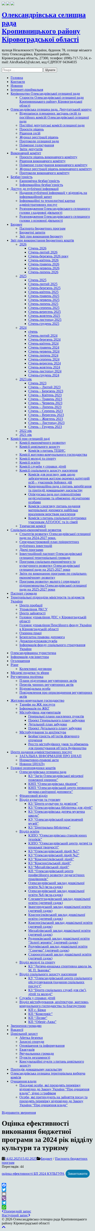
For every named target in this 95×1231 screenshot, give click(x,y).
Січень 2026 (37, 248)
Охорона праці (30, 633)
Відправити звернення (19, 1112)
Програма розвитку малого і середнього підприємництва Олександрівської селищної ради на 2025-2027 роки (53, 585)
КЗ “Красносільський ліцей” (49, 863)
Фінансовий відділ (33, 796)
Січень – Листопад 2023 (46, 423)
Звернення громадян (26, 1026)
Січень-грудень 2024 (43, 375)
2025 (23, 276)
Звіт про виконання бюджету (41, 236)
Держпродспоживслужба (38, 641)
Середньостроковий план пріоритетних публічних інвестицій (49, 544)
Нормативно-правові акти (39, 760)
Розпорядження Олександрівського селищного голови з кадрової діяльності (54, 210)
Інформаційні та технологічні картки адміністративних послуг (47, 202)
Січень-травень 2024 (43, 347)
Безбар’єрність (21, 177)
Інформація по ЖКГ (34, 708)
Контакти (18, 82)
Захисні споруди (31, 1041)
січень (33, 331)
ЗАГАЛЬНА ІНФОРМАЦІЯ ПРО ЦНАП (50, 756)
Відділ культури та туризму (40, 799)
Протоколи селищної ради (39, 141)
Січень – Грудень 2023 (45, 427)
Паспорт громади (24, 593)
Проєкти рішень (31, 129)
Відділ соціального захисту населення (48, 974)
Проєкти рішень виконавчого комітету (48, 157)
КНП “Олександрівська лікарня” (53, 784)
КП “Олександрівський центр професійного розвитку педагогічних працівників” (56, 875)
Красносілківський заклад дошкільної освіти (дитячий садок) (56, 916)
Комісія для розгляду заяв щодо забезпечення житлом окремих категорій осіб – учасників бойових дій (59, 478)
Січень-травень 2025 (43, 296)
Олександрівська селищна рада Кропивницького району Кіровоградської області (44, 27)
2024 (23, 327)
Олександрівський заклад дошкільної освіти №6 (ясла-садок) (56, 893)
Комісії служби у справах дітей (42, 466)
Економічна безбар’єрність (39, 181)
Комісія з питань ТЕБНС (46, 450)
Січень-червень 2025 (43, 300)
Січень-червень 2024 (43, 351)
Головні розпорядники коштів (33, 768)
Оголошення (20, 661)
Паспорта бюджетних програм (42, 228)
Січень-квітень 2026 (43, 260)
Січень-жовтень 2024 (44, 367)
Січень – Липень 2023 (44, 407)
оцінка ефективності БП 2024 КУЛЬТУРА (33, 1173)
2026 (23, 244)
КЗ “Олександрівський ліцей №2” (53, 855)
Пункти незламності (34, 1057)
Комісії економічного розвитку (42, 442)
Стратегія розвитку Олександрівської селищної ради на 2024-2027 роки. (55, 536)
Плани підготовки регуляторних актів (48, 680)
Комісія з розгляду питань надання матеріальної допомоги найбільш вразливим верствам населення (54, 510)
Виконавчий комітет (26, 153)
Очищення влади (23, 1081)
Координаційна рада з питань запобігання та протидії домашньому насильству (59, 488)
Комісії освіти (29, 462)
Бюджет (16, 224)
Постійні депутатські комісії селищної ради (52, 125)
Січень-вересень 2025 (44, 312)
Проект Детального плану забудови (55, 728)
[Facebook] (47, 1185)
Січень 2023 (37, 383)
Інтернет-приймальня (27, 89)
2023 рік (25, 379)
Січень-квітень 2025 (43, 292)
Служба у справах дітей (37, 998)
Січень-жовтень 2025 (44, 316)
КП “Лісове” (37, 1018)
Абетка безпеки (31, 1037)
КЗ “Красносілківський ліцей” (51, 859)
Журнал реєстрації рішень (38, 137)
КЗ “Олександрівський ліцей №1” (53, 851)
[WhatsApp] (47, 1207)
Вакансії (17, 1030)
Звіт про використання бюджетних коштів (42, 240)
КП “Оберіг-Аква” (42, 1022)
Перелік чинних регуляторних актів (46, 684)
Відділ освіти (29, 831)
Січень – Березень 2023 (45, 391)
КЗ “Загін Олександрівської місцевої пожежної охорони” (55, 778)
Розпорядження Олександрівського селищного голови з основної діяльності (54, 218)
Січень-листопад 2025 (44, 320)
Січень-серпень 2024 (43, 359)
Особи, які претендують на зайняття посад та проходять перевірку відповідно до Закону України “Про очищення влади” (53, 1101)
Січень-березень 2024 (44, 339)
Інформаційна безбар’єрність (41, 185)
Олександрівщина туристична (33, 653)
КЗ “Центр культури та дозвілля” (53, 803)
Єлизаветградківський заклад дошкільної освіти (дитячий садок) (59, 901)
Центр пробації (30, 605)
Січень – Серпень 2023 (45, 411)
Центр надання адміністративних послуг (41, 752)
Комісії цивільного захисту (39, 446)
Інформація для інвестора (30, 657)
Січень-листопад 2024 (44, 371)
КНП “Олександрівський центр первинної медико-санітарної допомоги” (60, 790)
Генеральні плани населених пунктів (56, 716)
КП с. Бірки (37, 1010)
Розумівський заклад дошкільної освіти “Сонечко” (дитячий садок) (57, 948)
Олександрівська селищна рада (42, 772)
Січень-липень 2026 (43, 272)
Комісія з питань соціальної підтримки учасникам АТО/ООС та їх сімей (57, 520)
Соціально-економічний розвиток (36, 530)
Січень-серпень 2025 (43, 308)
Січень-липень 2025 (43, 304)
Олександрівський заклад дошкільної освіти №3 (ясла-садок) (56, 885)
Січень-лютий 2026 (42, 252)
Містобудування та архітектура (42, 732)
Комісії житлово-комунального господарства (53, 454)
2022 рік (25, 431)
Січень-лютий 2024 (42, 335)
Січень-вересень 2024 (44, 363)
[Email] (47, 1194)
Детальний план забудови (47, 724)
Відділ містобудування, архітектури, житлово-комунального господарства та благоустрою (54, 1004)
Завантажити (77, 1173)
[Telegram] (47, 1203)
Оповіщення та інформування (42, 1045)
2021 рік (25, 435)
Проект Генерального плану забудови (56, 720)
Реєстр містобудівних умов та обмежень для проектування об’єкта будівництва (58, 746)
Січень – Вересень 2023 (46, 415)
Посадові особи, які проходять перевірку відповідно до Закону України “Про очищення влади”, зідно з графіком (54, 1089)
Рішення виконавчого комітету (42, 161)
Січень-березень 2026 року (48, 256)
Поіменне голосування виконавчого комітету (53, 165)
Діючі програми (31, 550)
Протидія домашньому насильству (36, 1069)
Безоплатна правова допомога (42, 637)
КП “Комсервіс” (40, 1014)
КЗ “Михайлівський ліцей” (48, 867)
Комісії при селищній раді (30, 439)
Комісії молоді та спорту (37, 458)
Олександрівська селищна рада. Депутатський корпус (51, 109)
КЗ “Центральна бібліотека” (49, 827)
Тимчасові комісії (32, 526)
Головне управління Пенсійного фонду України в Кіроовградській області (55, 627)
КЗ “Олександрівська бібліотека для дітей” (60, 807)
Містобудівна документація (40, 712)
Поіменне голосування (36, 145)
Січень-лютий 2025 (42, 284)
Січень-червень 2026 (43, 268)
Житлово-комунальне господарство (37, 700)
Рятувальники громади (36, 1053)
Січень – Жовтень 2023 (45, 419)
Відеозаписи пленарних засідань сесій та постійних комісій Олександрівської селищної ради (54, 117)
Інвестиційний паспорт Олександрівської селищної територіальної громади (50, 556)
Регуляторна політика (27, 677)
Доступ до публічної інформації (35, 189)
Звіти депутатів (31, 149)
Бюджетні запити (32, 232)
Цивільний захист (24, 1034)
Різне (14, 665)
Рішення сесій (29, 133)
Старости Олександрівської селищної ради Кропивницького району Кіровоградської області (51, 101)
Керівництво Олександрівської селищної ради (45, 93)
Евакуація (26, 1049)
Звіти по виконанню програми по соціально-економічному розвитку (53, 575)
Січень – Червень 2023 (45, 403)
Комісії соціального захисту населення (48, 470)
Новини (17, 85)
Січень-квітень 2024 (43, 343)
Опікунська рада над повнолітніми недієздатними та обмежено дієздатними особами (59, 498)
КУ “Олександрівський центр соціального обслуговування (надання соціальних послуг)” (60, 982)
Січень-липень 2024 (43, 355)
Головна (17, 78)
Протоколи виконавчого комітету (44, 173)
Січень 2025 (37, 280)
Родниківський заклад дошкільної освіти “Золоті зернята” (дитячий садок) (59, 940)
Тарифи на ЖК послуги (37, 704)
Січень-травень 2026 (43, 264)
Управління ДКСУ (33, 609)
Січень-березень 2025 (44, 288)
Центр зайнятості (32, 613)
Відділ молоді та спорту (37, 962)
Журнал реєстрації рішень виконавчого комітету (55, 169)
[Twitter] (47, 1189)
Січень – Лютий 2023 (44, 387)
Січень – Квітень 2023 (45, 395)
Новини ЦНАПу (32, 764)
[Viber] (47, 1198)
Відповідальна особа (34, 688)
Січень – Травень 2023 (45, 399)
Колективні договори (35, 669)
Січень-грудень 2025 (43, 323)
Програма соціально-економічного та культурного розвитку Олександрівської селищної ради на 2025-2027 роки (49, 565)
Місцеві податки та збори (30, 673)
